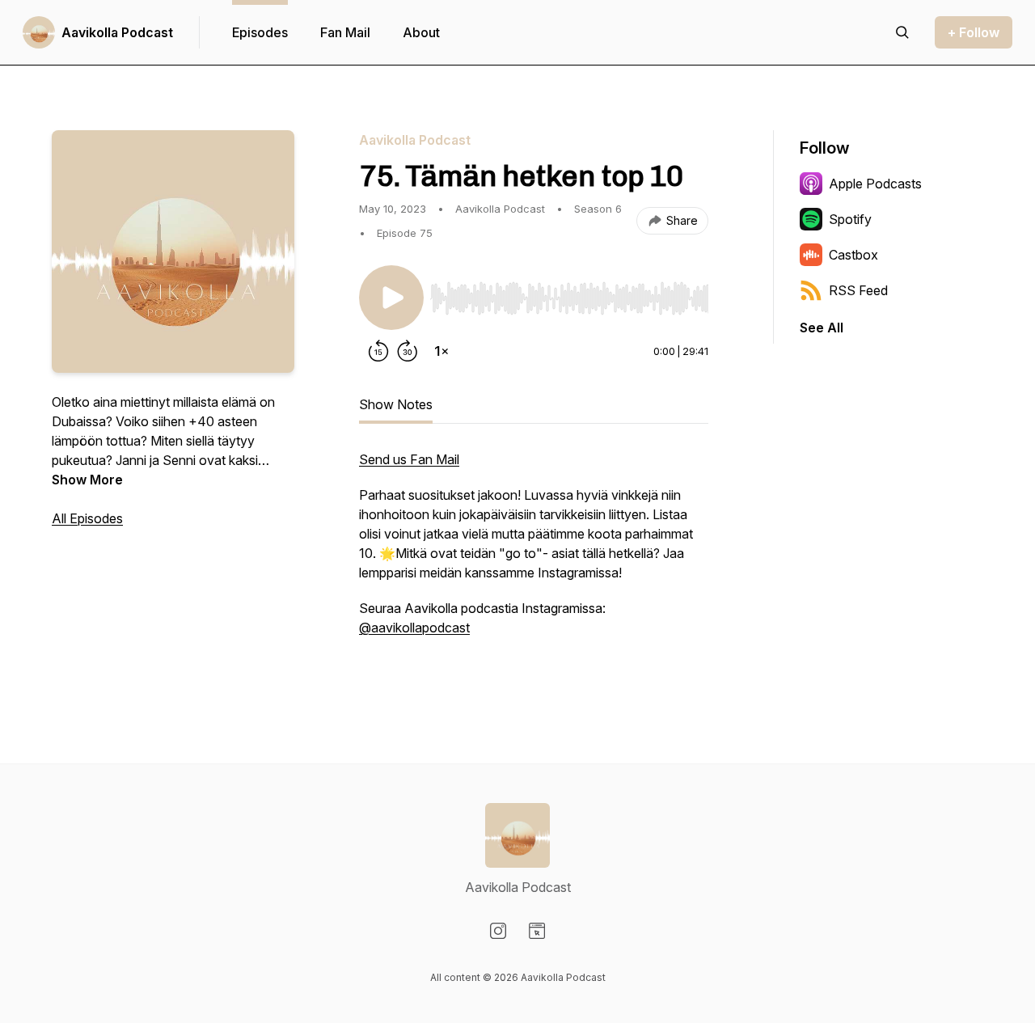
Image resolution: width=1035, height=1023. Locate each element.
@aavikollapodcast (414, 627)
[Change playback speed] (441, 351)
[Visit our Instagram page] (498, 931)
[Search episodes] (902, 32)
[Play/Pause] (391, 297)
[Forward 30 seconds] (407, 351)
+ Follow (973, 32)
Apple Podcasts (875, 183)
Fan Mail (345, 32)
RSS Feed (858, 290)
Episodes (260, 32)
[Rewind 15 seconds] (378, 351)
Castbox (853, 255)
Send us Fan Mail (409, 459)
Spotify (850, 219)
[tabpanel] (533, 561)
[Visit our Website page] (537, 931)
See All (821, 327)
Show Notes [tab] (396, 404)
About (421, 32)
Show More (87, 479)
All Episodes (87, 518)
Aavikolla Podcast (117, 32)
